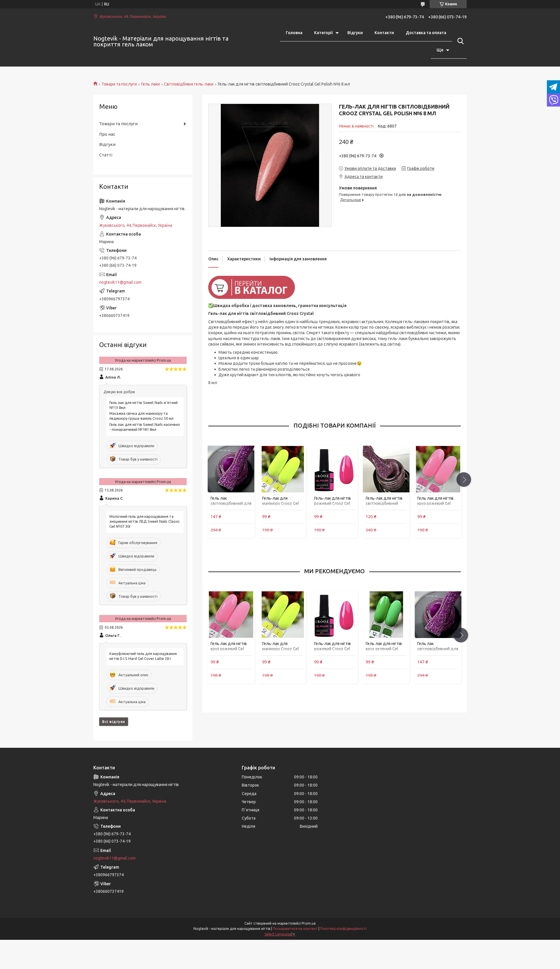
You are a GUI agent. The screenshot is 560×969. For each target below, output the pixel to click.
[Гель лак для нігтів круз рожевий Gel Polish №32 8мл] (437, 469)
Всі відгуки (113, 721)
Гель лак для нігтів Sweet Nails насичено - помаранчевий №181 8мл (144, 426)
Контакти (384, 32)
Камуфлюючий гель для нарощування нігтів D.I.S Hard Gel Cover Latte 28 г (143, 655)
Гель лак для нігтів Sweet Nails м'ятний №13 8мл (143, 404)
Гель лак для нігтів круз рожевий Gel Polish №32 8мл (435, 503)
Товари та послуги (119, 84)
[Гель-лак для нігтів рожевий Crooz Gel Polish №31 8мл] (334, 469)
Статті (105, 154)
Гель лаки (150, 84)
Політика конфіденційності (343, 928)
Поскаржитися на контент (295, 928)
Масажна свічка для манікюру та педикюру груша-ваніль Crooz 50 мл (141, 415)
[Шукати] (459, 41)
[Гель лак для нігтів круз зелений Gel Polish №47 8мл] (386, 614)
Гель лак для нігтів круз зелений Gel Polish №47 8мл (384, 648)
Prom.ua (309, 923)
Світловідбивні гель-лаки (189, 84)
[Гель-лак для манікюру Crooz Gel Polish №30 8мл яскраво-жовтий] (282, 469)
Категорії (323, 32)
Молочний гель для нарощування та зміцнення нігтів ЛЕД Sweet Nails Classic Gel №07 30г (144, 521)
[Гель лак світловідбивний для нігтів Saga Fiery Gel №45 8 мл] (231, 469)
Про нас (107, 134)
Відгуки (355, 32)
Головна (294, 32)
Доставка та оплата (426, 32)
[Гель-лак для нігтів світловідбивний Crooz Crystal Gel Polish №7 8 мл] (386, 469)
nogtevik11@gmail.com (120, 282)
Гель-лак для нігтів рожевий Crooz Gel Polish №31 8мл (332, 503)
